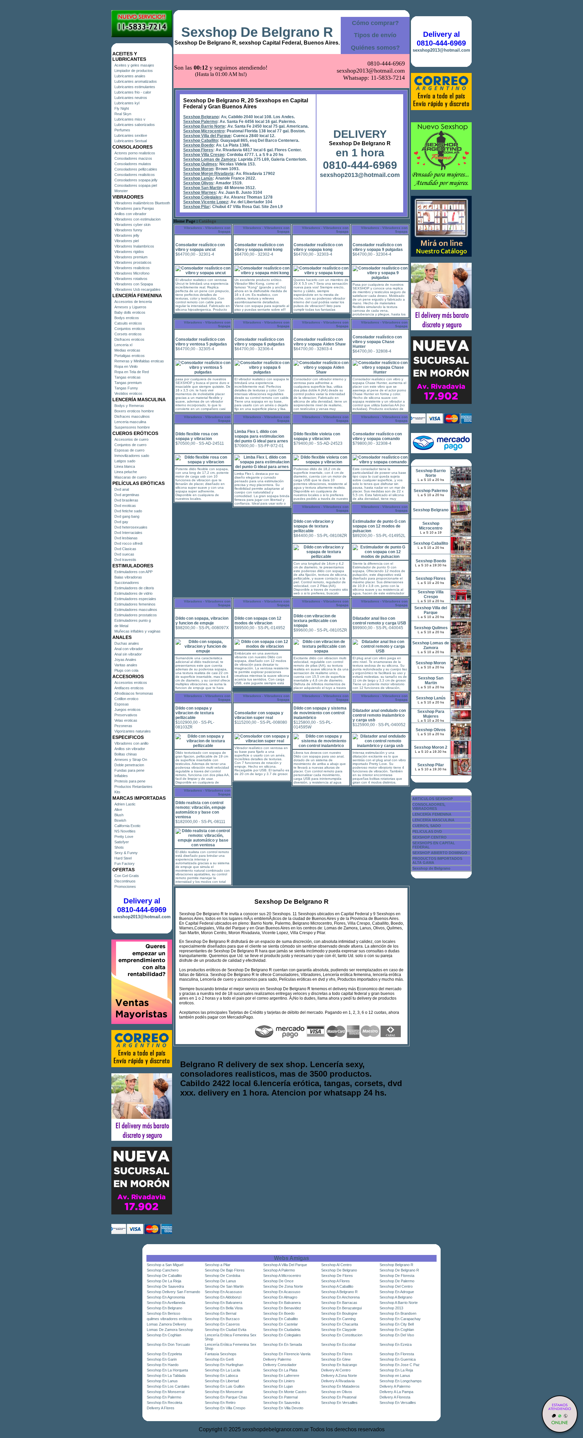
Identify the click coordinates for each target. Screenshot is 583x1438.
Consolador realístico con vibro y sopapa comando (377, 436)
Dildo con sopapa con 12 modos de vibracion (257, 620)
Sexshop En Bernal (220, 1313)
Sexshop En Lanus (162, 1381)
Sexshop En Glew (336, 1359)
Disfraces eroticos (129, 339)
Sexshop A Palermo (279, 1270)
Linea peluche (125, 472)
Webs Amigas (291, 1258)
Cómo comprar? (375, 23)
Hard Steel (123, 858)
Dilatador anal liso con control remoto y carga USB (379, 620)
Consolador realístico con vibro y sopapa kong (318, 247)
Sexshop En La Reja (396, 1370)
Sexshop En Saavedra (281, 1403)
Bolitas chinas (125, 754)
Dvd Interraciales (128, 533)
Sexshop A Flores (335, 1281)
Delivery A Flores (160, 1408)
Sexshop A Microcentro (282, 1276)
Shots (119, 847)
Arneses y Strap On (130, 759)
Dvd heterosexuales (130, 527)
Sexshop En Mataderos (340, 1386)
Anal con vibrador (128, 649)
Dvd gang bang (126, 516)
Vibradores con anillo (131, 743)
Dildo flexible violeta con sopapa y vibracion (317, 436)
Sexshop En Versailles (339, 1403)
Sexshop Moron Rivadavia (208, 173)
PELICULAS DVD (427, 831)
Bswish (120, 820)
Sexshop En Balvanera (223, 1303)
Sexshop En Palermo (164, 1397)
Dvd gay (121, 522)
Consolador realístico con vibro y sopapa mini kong (259, 247)
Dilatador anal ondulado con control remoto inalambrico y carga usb (379, 715)
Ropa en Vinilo (126, 366)
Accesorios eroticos (130, 683)
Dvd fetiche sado (128, 511)
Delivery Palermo (277, 1359)
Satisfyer (121, 842)
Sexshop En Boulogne (339, 1313)
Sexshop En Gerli (219, 1359)
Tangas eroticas (127, 377)
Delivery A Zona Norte (339, 1375)
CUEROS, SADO (426, 826)
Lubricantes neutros (130, 98)
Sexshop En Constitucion (341, 1335)
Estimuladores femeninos (135, 604)
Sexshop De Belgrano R (257, 32)
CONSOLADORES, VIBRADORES (428, 806)
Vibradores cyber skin (132, 225)
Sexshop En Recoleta (164, 1403)
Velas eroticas (125, 720)
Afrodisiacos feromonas (133, 693)
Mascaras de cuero (130, 477)
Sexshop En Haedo (162, 1365)
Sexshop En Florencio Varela (286, 1354)
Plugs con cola (126, 670)
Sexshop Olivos (198, 183)
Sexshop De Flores (337, 1276)
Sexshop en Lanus (395, 1375)
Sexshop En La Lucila (222, 1370)
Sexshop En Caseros (222, 1324)
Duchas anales (126, 643)
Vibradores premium (130, 257)
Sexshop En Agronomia (166, 1297)
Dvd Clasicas (125, 549)
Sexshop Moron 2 (430, 747)
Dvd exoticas (125, 506)
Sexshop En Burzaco (222, 1319)
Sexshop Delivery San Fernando (173, 1292)
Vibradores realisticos (132, 268)
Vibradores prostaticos (132, 262)
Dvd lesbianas (126, 538)
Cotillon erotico (126, 699)
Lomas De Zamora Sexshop (170, 1330)
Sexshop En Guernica (398, 1359)
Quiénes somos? (375, 47)
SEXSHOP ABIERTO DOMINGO (439, 853)
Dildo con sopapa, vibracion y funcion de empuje (201, 620)
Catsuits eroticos (128, 323)
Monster (121, 191)
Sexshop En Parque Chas (226, 1397)
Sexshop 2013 (391, 1308)
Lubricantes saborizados (134, 125)
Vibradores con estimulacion (137, 219)
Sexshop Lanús (198, 178)
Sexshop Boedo (198, 145)
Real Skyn (122, 114)
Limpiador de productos (133, 71)
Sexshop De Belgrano (339, 1270)
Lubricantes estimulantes (134, 87)
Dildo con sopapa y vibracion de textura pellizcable (194, 713)
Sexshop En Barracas (339, 1303)
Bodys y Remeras (129, 406)
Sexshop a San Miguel (165, 1265)
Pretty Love (123, 836)
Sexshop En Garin (162, 1359)
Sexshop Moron (198, 168)
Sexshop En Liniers (279, 1381)
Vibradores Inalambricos (134, 246)
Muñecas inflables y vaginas (137, 631)
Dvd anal (121, 489)
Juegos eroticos (127, 710)
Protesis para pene (129, 781)
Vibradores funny (128, 230)
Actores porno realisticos (134, 153)
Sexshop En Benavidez (282, 1308)
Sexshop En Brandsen (398, 1313)
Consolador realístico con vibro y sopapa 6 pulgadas (259, 341)
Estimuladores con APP (133, 572)
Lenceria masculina (130, 422)
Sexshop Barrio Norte (204, 126)
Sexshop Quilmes (200, 164)
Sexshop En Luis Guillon (225, 1386)
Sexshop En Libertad (222, 1381)
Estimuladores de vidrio (133, 593)
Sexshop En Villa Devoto (283, 1408)
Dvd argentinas (126, 495)
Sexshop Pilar (196, 206)
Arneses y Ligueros (130, 307)
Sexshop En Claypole (338, 1330)
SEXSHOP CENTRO (429, 837)
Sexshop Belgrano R (396, 1265)
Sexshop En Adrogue (397, 1292)
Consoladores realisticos (134, 175)
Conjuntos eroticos (129, 329)
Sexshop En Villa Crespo (225, 1408)
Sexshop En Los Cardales (168, 1386)
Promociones (125, 886)
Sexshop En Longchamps (401, 1381)
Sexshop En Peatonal (338, 1397)
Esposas (121, 704)
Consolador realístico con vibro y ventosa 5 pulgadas (201, 341)
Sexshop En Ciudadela (281, 1330)
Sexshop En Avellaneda (166, 1303)
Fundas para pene (129, 770)
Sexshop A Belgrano (396, 1297)
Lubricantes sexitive (130, 135)
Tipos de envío (375, 35)
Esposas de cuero (129, 450)
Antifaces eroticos (129, 688)
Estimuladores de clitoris (134, 588)
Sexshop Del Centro (396, 1286)
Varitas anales (125, 665)
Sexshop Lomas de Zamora (209, 159)
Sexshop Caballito (200, 140)
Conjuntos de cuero (130, 445)
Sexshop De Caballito (164, 1276)
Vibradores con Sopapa (133, 284)
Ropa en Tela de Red (131, 372)
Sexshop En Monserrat (166, 1392)
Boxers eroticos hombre (134, 411)
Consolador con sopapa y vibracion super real (258, 715)
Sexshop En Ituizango (339, 1365)
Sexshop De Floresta (397, 1276)
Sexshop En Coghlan (397, 1330)
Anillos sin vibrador (129, 749)
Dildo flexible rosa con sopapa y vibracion (196, 436)
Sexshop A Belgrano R (339, 1292)
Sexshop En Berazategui (341, 1308)
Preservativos (125, 715)
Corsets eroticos (128, 334)
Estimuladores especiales (135, 599)
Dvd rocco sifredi (128, 543)
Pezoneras (123, 726)
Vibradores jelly (126, 235)
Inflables (121, 776)
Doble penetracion (129, 765)
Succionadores (126, 583)
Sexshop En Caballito (280, 1319)
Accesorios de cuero (131, 439)
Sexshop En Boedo (279, 1313)
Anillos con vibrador (130, 214)
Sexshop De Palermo (397, 1281)
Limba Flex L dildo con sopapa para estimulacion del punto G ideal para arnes (261, 436)
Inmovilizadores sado (131, 456)
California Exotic (127, 826)
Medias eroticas (127, 350)
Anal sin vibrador (128, 654)
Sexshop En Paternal (280, 1397)
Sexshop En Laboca (221, 1375)
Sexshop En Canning (338, 1319)
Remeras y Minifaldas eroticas (139, 361)
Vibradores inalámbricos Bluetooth (142, 203)
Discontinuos (125, 881)
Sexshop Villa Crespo (203, 154)
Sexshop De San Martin (224, 1286)
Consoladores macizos (133, 158)
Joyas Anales (125, 660)
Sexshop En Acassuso (223, 1292)
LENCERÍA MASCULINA (433, 820)
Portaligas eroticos (129, 356)
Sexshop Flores (198, 150)
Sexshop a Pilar (217, 1265)
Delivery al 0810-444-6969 (141, 905)
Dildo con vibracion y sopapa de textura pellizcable (314, 526)
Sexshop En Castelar (280, 1324)
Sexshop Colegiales (202, 197)
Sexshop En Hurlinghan (224, 1365)
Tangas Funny (126, 388)
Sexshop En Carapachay (400, 1319)
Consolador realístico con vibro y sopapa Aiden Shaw (319, 341)
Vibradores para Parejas (134, 208)
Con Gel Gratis (126, 876)
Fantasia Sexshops (221, 1354)
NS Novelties (125, 831)
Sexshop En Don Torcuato (168, 1344)
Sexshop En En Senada (282, 1344)
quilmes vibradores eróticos (169, 1319)
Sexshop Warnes (199, 192)
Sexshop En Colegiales (282, 1335)
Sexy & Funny (126, 853)
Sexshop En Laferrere (281, 1375)
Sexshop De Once (278, 1281)
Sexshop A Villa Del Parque (285, 1265)
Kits (117, 792)
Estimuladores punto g (132, 620)
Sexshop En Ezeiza (396, 1344)
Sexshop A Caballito (337, 1286)
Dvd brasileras (126, 500)
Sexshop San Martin (202, 187)
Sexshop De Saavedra (165, 1286)
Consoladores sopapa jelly (136, 180)
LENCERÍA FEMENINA (431, 814)
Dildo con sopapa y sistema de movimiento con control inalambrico (320, 713)
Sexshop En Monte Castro (284, 1392)
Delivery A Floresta (395, 1397)
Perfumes (122, 130)
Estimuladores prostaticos (135, 615)
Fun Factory (124, 864)
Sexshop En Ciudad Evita (225, 1330)
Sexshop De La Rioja (164, 1281)
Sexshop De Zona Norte (283, 1286)
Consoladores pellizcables (135, 169)
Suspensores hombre (132, 427)
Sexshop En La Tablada (166, 1375)
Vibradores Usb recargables (137, 289)
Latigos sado (124, 461)
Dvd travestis (125, 560)
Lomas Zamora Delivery (166, 1324)
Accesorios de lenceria (133, 302)
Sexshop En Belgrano (164, 1308)
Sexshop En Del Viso (397, 1335)
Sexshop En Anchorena (340, 1297)
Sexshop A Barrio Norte (399, 1303)
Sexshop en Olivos (336, 1392)
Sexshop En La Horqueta (167, 1370)
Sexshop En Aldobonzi (223, 1297)
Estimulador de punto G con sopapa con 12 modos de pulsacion (379, 526)
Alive (118, 809)
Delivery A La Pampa (396, 1392)
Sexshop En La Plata (280, 1370)
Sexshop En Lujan (278, 1386)
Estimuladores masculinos (135, 610)
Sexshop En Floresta (397, 1354)
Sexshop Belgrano (201, 116)
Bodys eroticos (126, 318)
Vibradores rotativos (130, 279)
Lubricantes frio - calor (132, 92)
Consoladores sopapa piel (135, 185)
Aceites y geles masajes (134, 65)
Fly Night (121, 108)
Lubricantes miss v (129, 119)
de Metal (121, 626)
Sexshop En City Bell (397, 1324)
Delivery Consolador (280, 1365)
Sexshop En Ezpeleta (164, 1354)
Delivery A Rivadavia (338, 1381)
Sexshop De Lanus (220, 1281)
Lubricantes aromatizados (135, 81)
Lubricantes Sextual (130, 141)
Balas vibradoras (128, 577)
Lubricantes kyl (126, 103)
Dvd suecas (124, 554)
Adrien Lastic (125, 804)
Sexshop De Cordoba (222, 1276)
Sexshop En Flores (337, 1354)
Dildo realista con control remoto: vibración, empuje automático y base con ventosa (200, 809)
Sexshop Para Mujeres (430, 714)
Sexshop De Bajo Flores (225, 1270)
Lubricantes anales (129, 76)
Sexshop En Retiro (220, 1403)
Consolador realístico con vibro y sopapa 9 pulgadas (378, 247)
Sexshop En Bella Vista (224, 1308)
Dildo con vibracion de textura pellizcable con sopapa (315, 621)
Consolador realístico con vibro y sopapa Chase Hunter (377, 342)
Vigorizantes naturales (132, 731)
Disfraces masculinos (132, 416)
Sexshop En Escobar (338, 1344)
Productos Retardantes (133, 787)
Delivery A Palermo (395, 1386)
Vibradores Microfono (131, 273)
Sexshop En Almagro (280, 1297)
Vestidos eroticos (128, 393)
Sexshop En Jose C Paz (400, 1365)
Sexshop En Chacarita (339, 1324)
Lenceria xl (123, 345)
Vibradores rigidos (129, 252)
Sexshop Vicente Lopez (205, 202)
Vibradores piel (126, 241)
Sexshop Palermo (200, 121)
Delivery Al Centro (336, 1370)
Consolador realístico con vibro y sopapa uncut (200, 247)
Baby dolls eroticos (129, 312)
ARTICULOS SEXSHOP (432, 799)
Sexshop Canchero (162, 1270)
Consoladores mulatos (132, 164)
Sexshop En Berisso (163, 1313)
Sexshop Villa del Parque (207, 135)
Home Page (184, 221)
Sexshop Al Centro (336, 1265)
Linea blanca (124, 466)
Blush (118, 815)
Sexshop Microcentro (203, 131)
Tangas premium (128, 383)
